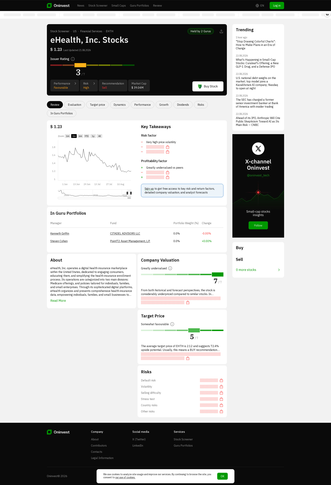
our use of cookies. (125, 477)
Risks (201, 104)
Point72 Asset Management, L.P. (130, 241)
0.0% (176, 233)
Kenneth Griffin (59, 233)
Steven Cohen (59, 241)
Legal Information (102, 458)
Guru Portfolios (139, 5)
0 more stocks (246, 270)
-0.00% (206, 233)
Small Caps (119, 5)
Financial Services (91, 31)
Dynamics (120, 104)
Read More (58, 301)
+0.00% (207, 241)
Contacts (96, 451)
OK (222, 476)
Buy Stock (211, 86)
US (75, 31)
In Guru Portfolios (62, 113)
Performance (142, 104)
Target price (97, 104)
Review (157, 5)
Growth (163, 104)
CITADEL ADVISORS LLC (125, 233)
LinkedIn (137, 445)
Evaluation (74, 104)
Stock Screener (97, 5)
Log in (276, 5)
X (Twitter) (139, 439)
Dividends (183, 104)
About (95, 439)
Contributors (99, 445)
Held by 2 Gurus (200, 31)
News (80, 5)
